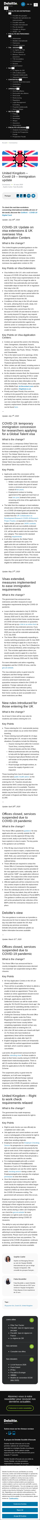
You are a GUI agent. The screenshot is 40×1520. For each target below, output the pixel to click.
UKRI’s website (30, 523)
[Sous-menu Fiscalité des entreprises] (9, 13)
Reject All (20, 1510)
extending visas (15, 1055)
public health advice (21, 777)
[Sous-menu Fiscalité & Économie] (27, 127)
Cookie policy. (13, 1498)
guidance (28, 831)
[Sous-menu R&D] (13, 68)
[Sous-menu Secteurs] (17, 111)
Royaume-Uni (9, 1306)
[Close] (37, 1468)
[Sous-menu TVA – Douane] (20, 48)
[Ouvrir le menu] (36, 5)
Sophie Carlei (7, 187)
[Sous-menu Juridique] (17, 89)
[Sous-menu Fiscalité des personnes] (9, 36)
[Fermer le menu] (6, 8)
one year (16, 497)
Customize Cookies (20, 1504)
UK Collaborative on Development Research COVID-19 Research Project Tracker (21, 518)
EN (31, 4)
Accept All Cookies (20, 1516)
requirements (17, 536)
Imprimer (33, 196)
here (16, 407)
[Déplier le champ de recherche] (23, 4)
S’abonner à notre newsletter (20, 1408)
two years (20, 489)
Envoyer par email (29, 196)
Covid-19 (18, 1306)
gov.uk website (7, 668)
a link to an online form (27, 624)
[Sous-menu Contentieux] (20, 80)
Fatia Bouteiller (18, 187)
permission (8, 1176)
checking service (14, 1171)
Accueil (4, 143)
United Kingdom (27, 1306)
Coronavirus (13, 143)
